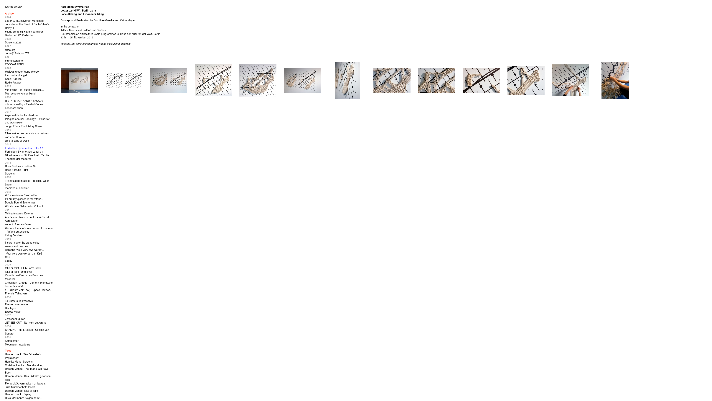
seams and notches (16, 246)
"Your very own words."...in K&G (23, 253)
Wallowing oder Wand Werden (22, 71)
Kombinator (12, 341)
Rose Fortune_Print (16, 170)
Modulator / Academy (17, 344)
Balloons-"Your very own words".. (24, 250)
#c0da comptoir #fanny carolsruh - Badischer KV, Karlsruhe (25, 33)
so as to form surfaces (18, 224)
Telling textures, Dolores (19, 213)
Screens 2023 (13, 42)
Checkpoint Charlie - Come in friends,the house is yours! (29, 284)
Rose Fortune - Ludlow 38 (20, 166)
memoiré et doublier (17, 188)
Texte (8, 350)
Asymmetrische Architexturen (22, 115)
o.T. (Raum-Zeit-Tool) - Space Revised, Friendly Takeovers (28, 291)
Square (9, 333)
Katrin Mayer (13, 7)
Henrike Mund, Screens (19, 361)
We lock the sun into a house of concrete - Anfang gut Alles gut (29, 230)
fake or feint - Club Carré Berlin (23, 268)
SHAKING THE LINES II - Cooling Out (27, 330)
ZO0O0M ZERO (14, 64)
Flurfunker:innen (14, 60)
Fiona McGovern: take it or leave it (25, 383)
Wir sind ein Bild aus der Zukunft (24, 206)
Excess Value (13, 311)
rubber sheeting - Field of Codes (24, 104)
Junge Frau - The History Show (23, 126)
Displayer (10, 308)
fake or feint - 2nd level (18, 271)
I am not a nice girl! (16, 75)
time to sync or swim (17, 140)
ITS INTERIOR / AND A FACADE (24, 100)
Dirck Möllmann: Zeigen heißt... (23, 398)
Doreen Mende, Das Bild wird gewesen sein (28, 378)
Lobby (8, 261)
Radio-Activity (13, 82)
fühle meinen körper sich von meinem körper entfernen (27, 135)
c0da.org (10, 50)
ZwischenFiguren (15, 319)
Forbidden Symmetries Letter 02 (24, 148)
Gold (8, 257)
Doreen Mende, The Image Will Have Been (27, 370)
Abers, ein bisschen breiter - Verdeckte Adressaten (27, 219)
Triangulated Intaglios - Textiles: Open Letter (27, 182)
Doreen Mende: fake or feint (21, 390)
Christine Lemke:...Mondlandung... (25, 365)
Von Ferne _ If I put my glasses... (24, 90)
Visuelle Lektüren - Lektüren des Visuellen (24, 277)
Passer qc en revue (16, 304)
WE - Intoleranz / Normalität (21, 195)
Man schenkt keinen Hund (20, 93)
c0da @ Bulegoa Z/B (17, 53)
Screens (10, 173)
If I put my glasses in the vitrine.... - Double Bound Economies (25, 200)
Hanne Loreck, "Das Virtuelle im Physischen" (23, 356)
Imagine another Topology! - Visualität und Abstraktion (27, 120)
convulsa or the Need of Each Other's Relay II (27, 26)
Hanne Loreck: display (18, 394)
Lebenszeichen (14, 108)
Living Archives (14, 235)
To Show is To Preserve (19, 301)
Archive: (9, 13)
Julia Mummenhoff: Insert (20, 387)
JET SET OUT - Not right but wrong (26, 322)
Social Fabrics (13, 79)
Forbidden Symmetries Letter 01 (24, 151)
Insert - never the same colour (22, 242)
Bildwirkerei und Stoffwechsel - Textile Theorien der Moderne (27, 157)
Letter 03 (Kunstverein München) (24, 20)
